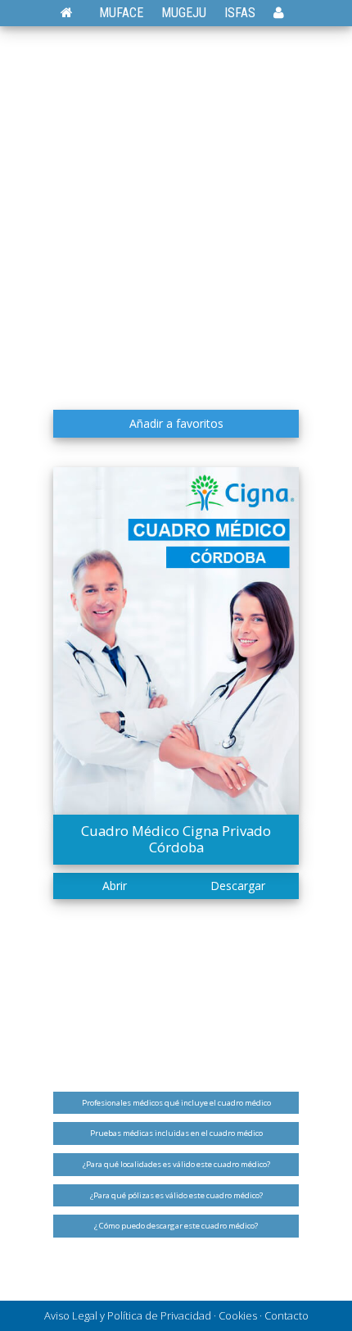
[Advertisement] (176, 217)
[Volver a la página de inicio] (75, 12)
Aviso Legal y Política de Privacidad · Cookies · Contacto (176, 1315)
